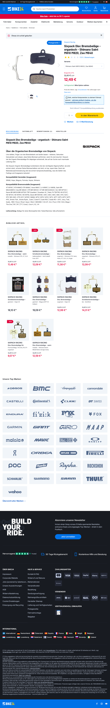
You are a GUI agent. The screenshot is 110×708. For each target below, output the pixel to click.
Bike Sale (44, 16)
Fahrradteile (23, 28)
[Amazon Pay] (103, 575)
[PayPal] (85, 575)
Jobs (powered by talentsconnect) (15, 582)
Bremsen (32, 28)
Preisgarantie (33, 609)
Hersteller (61, 131)
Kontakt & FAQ (33, 574)
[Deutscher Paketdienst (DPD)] (67, 598)
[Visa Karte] (67, 575)
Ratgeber (31, 617)
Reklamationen (34, 582)
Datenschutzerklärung (11, 597)
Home (8, 28)
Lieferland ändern (8, 660)
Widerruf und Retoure (36, 578)
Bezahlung (32, 590)
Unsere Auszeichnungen (12, 586)
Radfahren (15, 28)
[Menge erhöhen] (72, 115)
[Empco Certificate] (58, 612)
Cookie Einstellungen (11, 601)
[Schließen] (101, 35)
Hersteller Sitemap (35, 601)
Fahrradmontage (34, 613)
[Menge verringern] (66, 115)
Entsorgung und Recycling (13, 605)
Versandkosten (34, 586)
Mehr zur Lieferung (25, 675)
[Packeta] (103, 598)
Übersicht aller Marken (13, 501)
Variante (67, 61)
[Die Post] (76, 598)
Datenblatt (27, 131)
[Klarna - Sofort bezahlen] (94, 575)
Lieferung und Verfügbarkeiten (40, 605)
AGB (4, 590)
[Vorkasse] (58, 583)
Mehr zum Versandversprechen (43, 682)
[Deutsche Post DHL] (58, 598)
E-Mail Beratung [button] (86, 122)
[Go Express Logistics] (94, 598)
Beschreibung (12, 131)
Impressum (7, 574)
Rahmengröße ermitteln (37, 597)
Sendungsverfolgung (36, 593)
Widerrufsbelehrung (11, 593)
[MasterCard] (58, 575)
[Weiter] (59, 65)
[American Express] (76, 575)
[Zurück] (8, 65)
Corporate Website (10, 578)
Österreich (67, 92)
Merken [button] (70, 122)
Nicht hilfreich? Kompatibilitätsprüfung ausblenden (87, 108)
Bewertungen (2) (44, 131)
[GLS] (85, 598)
